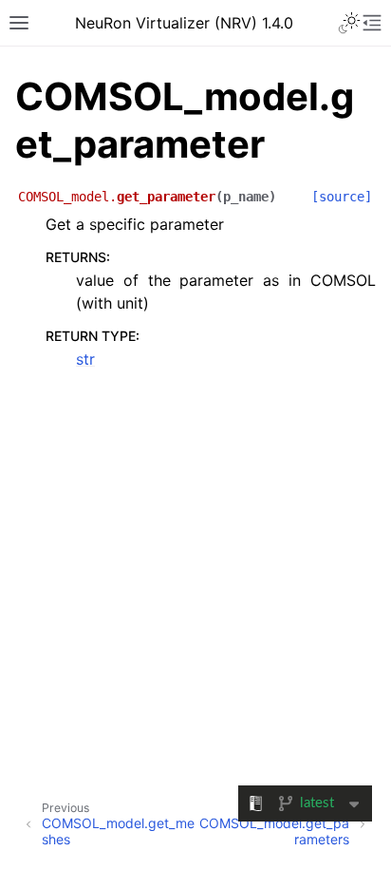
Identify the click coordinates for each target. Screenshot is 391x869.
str (85, 358)
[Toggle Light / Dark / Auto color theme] (349, 22)
